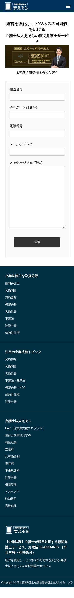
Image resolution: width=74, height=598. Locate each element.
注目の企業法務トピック (23, 352)
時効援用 (11, 498)
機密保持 (11, 304)
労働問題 (11, 290)
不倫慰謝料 (12, 470)
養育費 (9, 463)
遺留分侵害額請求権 (18, 435)
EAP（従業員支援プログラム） (25, 428)
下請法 (9, 318)
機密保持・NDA (15, 387)
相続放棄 (11, 442)
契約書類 (11, 297)
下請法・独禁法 (15, 380)
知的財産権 (12, 332)
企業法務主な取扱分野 (21, 276)
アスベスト (12, 491)
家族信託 (11, 505)
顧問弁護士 (12, 283)
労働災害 (11, 311)
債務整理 (11, 484)
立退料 (9, 449)
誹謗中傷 (11, 325)
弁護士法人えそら (18, 421)
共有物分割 (12, 456)
